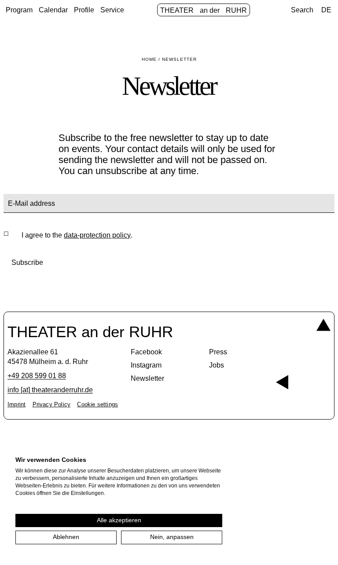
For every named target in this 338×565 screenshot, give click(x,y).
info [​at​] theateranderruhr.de (50, 390)
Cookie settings (97, 404)
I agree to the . (77, 235)
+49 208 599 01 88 (36, 375)
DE (326, 10)
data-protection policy (97, 235)
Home (149, 59)
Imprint (16, 404)
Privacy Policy (52, 404)
